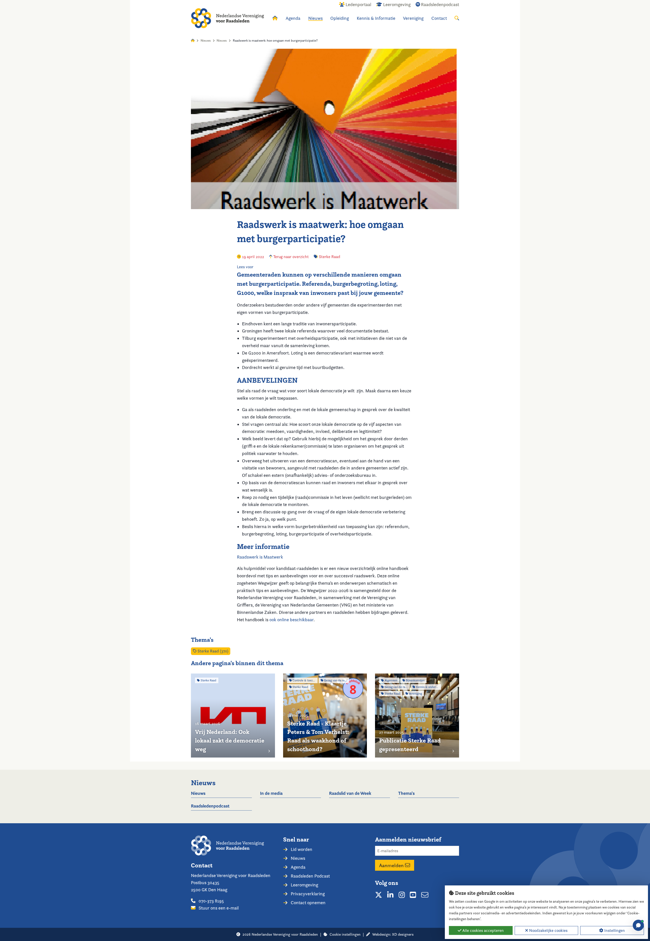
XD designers (403, 934)
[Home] (227, 18)
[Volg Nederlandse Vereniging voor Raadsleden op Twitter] (378, 895)
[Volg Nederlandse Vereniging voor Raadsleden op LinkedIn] (390, 895)
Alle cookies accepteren (482, 930)
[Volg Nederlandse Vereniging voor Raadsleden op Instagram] (402, 895)
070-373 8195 (211, 900)
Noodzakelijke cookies (547, 930)
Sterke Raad (329, 256)
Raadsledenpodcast (210, 806)
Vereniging (413, 18)
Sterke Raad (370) (212, 651)
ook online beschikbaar (291, 619)
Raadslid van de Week (350, 793)
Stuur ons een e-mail (218, 908)
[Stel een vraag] (638, 925)
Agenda (293, 18)
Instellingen (614, 930)
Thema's (406, 793)
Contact (439, 18)
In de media (271, 793)
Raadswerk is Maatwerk (260, 557)
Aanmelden (392, 865)
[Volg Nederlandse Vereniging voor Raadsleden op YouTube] (413, 895)
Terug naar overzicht (290, 256)
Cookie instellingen (345, 934)
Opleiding (339, 18)
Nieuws (315, 18)
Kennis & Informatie (376, 18)
